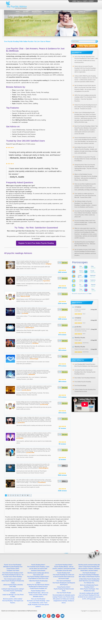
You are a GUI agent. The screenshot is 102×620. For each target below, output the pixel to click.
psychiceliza (25, 313)
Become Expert (37, 12)
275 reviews (62, 366)
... (30, 495)
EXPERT (91, 1)
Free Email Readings (80, 385)
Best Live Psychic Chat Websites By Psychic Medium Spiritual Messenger (85, 166)
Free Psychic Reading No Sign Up (11, 574)
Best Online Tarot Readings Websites (85, 378)
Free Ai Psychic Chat (86, 186)
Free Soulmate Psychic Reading (36, 566)
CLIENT (85, 1)
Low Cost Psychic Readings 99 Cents (89, 595)
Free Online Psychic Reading (83, 381)
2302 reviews (62, 272)
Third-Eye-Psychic (25, 296)
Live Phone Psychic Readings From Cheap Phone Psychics (85, 116)
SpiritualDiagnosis (43, 468)
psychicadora (21, 422)
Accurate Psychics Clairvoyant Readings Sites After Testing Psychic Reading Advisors (85, 372)
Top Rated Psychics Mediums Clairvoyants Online (86, 128)
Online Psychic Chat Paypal (87, 589)
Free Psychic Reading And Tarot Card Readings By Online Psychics (86, 232)
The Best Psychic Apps (34, 592)
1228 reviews (62, 319)
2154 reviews (62, 303)
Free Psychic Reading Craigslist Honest (38, 576)
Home (18, 12)
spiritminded (31, 374)
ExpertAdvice (46, 280)
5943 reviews (62, 475)
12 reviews (62, 459)
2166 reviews (62, 490)
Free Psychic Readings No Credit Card (63, 574)
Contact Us (81, 12)
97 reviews (62, 428)
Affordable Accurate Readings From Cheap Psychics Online (12, 567)
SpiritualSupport (29, 327)
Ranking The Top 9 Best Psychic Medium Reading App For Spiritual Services (38, 585)
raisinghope (48, 264)
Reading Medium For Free (82, 243)
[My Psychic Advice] (16, 4)
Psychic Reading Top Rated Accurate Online (64, 589)
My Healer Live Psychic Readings (36, 600)
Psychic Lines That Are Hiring (66, 597)
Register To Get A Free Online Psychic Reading (36, 243)
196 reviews (62, 381)
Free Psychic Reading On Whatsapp (89, 574)
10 (27, 495)
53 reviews (62, 444)
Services (26, 12)
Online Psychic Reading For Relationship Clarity (13, 581)
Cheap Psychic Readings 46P (91, 566)
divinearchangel (34, 358)
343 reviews (62, 350)
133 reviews (62, 412)
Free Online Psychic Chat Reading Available (12, 591)
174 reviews (62, 397)
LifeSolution (35, 343)
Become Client (48, 12)
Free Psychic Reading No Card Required (64, 583)
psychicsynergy (44, 404)
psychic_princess (26, 390)
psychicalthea (19, 438)
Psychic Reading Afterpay (61, 566)
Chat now (64, 262)
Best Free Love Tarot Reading (91, 581)
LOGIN (74, 1)
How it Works (60, 12)
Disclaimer (71, 12)
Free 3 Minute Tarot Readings (83, 213)
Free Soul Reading (7, 600)
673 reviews (62, 334)
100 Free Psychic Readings (88, 68)
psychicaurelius (30, 452)
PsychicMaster (42, 482)
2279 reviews (62, 288)
